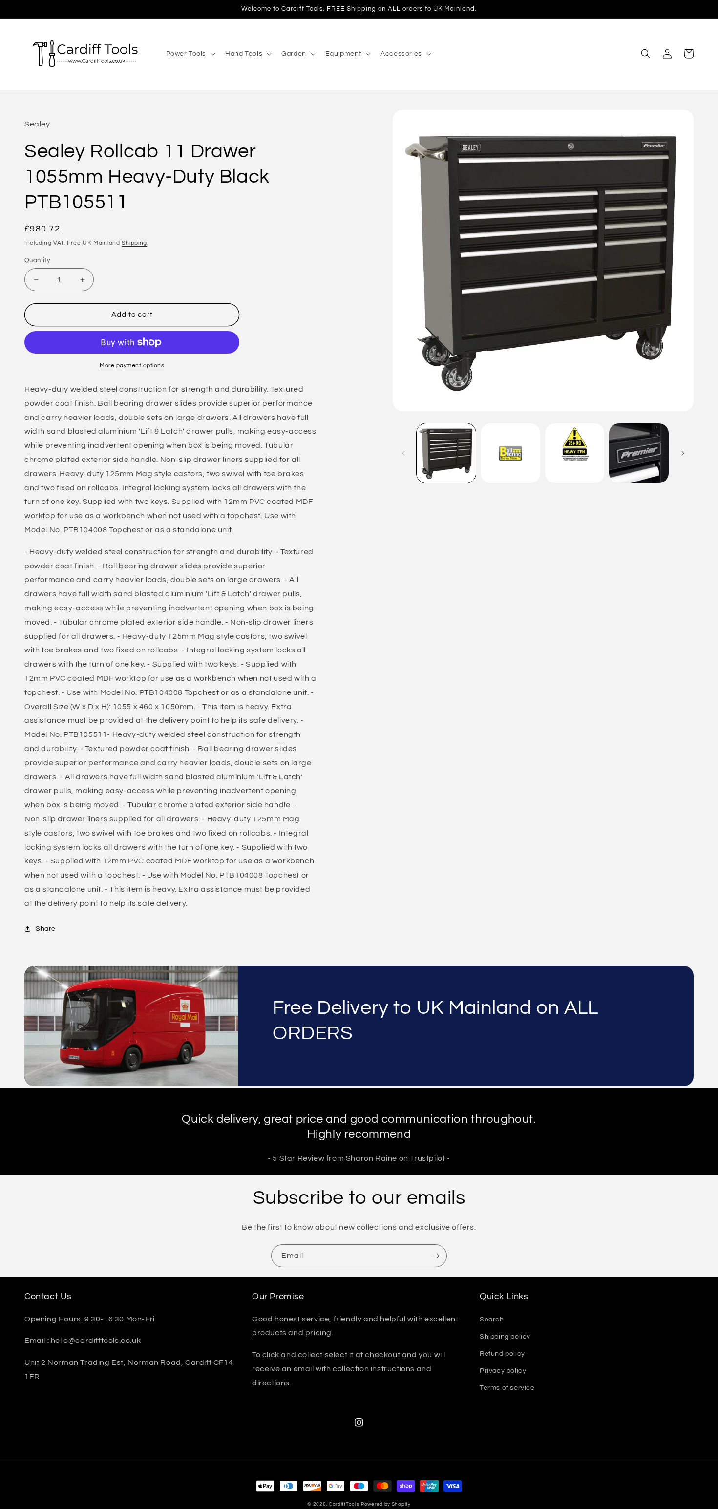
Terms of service (507, 1387)
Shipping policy (505, 1336)
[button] (190, 53)
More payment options (132, 365)
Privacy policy (503, 1370)
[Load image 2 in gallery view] (510, 453)
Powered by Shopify (386, 1504)
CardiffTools (344, 1504)
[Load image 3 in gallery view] (575, 453)
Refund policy (502, 1353)
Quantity (37, 260)
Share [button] (46, 928)
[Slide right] (683, 453)
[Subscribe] (435, 1255)
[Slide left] (403, 453)
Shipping (134, 243)
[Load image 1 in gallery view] (446, 453)
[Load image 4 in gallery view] (639, 453)
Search (492, 1319)
